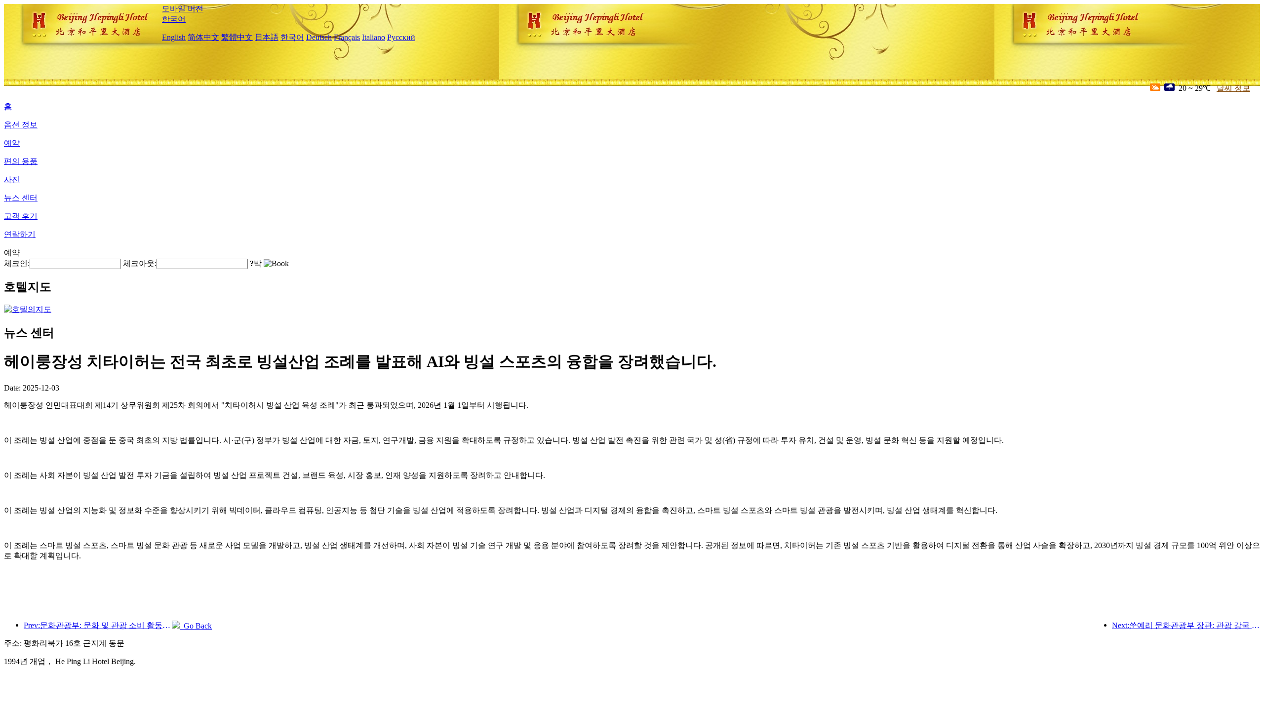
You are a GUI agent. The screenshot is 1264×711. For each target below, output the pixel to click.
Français (347, 37)
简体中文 (203, 37)
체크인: (17, 263)
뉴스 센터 (21, 198)
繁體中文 (237, 37)
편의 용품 (21, 161)
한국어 (174, 19)
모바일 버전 (182, 8)
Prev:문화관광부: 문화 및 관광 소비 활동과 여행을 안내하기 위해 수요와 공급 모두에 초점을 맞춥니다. (98, 625)
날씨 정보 (1233, 88)
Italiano (373, 37)
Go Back (196, 626)
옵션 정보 (21, 124)
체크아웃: (140, 263)
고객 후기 (21, 216)
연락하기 (20, 234)
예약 (12, 143)
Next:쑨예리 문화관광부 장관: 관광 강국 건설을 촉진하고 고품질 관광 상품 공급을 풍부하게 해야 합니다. (1186, 625)
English (174, 37)
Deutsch (319, 37)
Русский (401, 37)
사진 (12, 179)
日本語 (266, 37)
